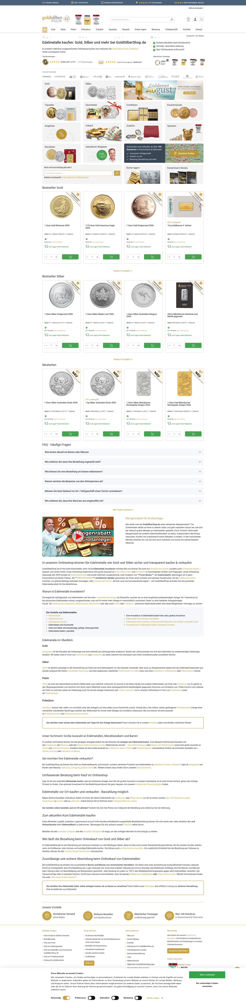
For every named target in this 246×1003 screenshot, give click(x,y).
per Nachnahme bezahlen (131, 848)
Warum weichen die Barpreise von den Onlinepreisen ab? (74, 481)
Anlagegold (47, 651)
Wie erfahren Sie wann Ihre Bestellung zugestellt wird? (73, 461)
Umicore (53, 751)
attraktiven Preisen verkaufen (167, 764)
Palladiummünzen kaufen (76, 714)
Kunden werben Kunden (94, 953)
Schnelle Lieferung (52, 3)
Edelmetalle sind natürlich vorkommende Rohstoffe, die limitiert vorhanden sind (162, 622)
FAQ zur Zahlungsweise (53, 946)
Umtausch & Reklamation (54, 960)
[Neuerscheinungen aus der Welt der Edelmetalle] (61, 153)
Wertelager (149, 886)
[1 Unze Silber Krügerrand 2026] (61, 295)
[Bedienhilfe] (188, 19)
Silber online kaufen (167, 874)
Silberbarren (94, 603)
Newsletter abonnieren (178, 951)
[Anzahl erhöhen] (56, 257)
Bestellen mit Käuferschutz (96, 946)
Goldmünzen (58, 603)
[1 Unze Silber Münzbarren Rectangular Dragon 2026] (143, 384)
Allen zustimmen (207, 975)
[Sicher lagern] (143, 174)
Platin (125, 49)
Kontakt (130, 943)
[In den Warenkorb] (70, 256)
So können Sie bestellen (94, 935)
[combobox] (140, 19)
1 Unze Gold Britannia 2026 (56, 225)
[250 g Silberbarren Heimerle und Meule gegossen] (184, 295)
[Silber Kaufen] (102, 90)
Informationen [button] (132, 930)
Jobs (129, 957)
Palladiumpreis (184, 707)
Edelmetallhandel (79, 575)
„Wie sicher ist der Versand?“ (63, 877)
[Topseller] (61, 111)
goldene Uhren (86, 767)
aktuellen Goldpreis (66, 831)
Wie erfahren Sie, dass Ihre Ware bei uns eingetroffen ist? (74, 500)
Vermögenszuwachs (58, 622)
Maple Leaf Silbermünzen (162, 745)
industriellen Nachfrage (78, 671)
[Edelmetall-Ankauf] (102, 132)
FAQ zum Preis (49, 943)
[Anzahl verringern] (46, 257)
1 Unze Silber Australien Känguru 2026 (141, 315)
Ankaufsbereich (144, 767)
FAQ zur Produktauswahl (54, 957)
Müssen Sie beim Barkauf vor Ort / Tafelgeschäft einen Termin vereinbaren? (83, 491)
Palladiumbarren (53, 714)
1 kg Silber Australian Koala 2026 (100, 403)
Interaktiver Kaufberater (95, 949)
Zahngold (75, 767)
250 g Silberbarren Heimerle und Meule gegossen (182, 315)
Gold (114, 49)
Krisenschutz (55, 615)
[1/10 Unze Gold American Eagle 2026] (102, 206)
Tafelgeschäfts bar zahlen (125, 801)
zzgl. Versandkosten (56, 242)
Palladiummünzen (61, 748)
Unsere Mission (133, 939)
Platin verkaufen (126, 690)
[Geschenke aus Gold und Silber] (102, 111)
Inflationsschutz (82, 177)
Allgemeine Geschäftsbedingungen (141, 964)
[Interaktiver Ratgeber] (102, 153)
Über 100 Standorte (81, 3)
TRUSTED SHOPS (85, 578)
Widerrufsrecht (133, 961)
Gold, (64, 177)
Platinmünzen (51, 693)
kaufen (60, 801)
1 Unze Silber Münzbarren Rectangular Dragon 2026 (138, 404)
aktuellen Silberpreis (93, 831)
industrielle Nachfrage (106, 597)
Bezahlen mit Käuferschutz (113, 3)
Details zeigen (153, 998)
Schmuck (65, 767)
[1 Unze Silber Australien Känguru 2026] (143, 295)
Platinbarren (176, 690)
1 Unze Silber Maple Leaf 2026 (99, 314)
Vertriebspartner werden (136, 950)
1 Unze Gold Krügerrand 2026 (140, 225)
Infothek (153, 723)
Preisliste (127, 824)
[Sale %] (61, 132)
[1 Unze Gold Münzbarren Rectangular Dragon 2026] (184, 384)
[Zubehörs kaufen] (143, 132)
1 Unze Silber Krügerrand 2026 (58, 314)
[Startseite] (44, 30)
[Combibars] (143, 111)
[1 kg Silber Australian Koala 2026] (102, 384)
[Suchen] (172, 19)
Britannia (64, 745)
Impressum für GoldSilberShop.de (140, 946)
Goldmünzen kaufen (159, 569)
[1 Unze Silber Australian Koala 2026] (61, 384)
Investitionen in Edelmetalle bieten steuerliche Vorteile (150, 625)
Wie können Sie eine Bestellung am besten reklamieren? (74, 471)
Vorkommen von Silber (129, 671)
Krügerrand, (71, 177)
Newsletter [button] (172, 930)
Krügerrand (51, 745)
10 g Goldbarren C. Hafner (179, 225)
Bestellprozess (49, 939)
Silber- (122, 748)
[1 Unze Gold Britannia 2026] (61, 206)
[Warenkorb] (201, 19)
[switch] (91, 998)
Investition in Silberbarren (165, 671)
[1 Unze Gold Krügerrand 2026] (143, 206)
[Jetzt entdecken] (163, 90)
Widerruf (89, 963)
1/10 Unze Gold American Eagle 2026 (100, 226)
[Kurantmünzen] (184, 111)
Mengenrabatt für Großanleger (144, 518)
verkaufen (75, 801)
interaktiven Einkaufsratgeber (148, 784)
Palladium (134, 49)
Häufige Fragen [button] (49, 930)
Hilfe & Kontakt (195, 8)
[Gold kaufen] (61, 90)
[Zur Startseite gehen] (56, 19)
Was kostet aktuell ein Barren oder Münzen (67, 452)
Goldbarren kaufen (190, 569)
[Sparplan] (184, 132)
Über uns (130, 935)
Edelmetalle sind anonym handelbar (142, 618)
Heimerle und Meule (71, 751)
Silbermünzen (81, 603)
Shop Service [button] (90, 930)
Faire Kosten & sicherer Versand (56, 935)
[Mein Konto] (195, 19)
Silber (119, 49)
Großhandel (90, 957)
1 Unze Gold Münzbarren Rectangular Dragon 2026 (179, 404)
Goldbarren (70, 603)
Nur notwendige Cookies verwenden (207, 984)
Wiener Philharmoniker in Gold (91, 745)
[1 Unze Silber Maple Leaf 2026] (102, 295)
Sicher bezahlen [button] (174, 959)
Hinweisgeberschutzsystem (138, 968)
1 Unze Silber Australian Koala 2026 (61, 403)
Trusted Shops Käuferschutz (77, 851)
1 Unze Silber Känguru (135, 745)
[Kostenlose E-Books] (184, 174)
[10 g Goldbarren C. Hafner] (184, 206)
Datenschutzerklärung (136, 953)
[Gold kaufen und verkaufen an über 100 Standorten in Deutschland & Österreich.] (163, 153)
